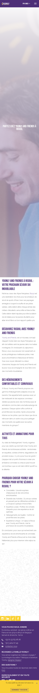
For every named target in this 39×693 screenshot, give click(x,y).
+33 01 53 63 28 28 (13, 639)
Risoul (32, 294)
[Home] (5, 3)
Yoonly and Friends (9, 338)
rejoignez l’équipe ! (15, 660)
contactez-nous (11, 646)
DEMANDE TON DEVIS (19, 690)
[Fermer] (36, 683)
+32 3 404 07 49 (11, 643)
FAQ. (3, 670)
